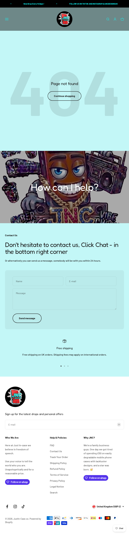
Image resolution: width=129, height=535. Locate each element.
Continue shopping (64, 95)
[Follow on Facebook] (7, 506)
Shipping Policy (58, 462)
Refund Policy (57, 468)
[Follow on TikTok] (23, 506)
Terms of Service (59, 474)
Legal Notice (57, 486)
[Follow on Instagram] (15, 506)
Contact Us (56, 451)
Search (54, 492)
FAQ (52, 445)
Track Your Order (59, 456)
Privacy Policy (57, 480)
